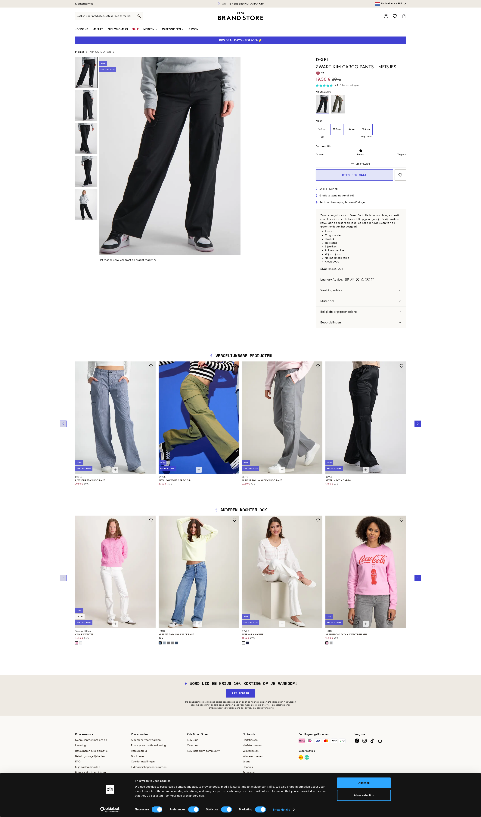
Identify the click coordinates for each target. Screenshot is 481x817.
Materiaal (327, 301)
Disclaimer (137, 756)
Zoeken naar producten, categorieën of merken (104, 16)
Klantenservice (84, 3)
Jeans (246, 761)
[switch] (193, 809)
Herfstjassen (250, 740)
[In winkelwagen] (115, 470)
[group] (361, 131)
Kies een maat (354, 175)
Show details (281, 809)
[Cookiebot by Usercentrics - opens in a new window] (110, 809)
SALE (135, 29)
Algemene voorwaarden (146, 740)
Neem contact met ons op (91, 740)
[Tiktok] (372, 741)
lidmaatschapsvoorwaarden (221, 708)
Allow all (364, 782)
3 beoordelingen (349, 85)
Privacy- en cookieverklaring (148, 745)
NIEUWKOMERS (118, 29)
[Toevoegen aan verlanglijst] (400, 175)
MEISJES (98, 29)
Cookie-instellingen (143, 761)
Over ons (192, 745)
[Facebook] (357, 741)
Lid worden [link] (240, 693)
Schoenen (249, 772)
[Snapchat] (380, 741)
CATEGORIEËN (171, 29)
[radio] (336, 129)
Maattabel (363, 164)
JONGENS (81, 29)
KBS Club (192, 740)
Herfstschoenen (252, 745)
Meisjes (79, 52)
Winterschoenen (252, 756)
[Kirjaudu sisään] (386, 16)
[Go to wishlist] (395, 16)
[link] (240, 16)
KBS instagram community (203, 751)
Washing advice (331, 290)
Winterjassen (251, 751)
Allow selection (364, 795)
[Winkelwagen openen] (404, 16)
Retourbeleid (139, 751)
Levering (80, 745)
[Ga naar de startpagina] (240, 16)
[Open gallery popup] (169, 156)
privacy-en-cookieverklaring (259, 708)
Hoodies (248, 767)
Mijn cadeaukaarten (87, 767)
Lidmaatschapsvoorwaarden (148, 767)
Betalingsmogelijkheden (90, 756)
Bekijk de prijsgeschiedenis (338, 311)
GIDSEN (193, 29)
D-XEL (322, 60)
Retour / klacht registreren (91, 772)
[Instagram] (364, 741)
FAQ (78, 761)
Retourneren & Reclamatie (91, 751)
